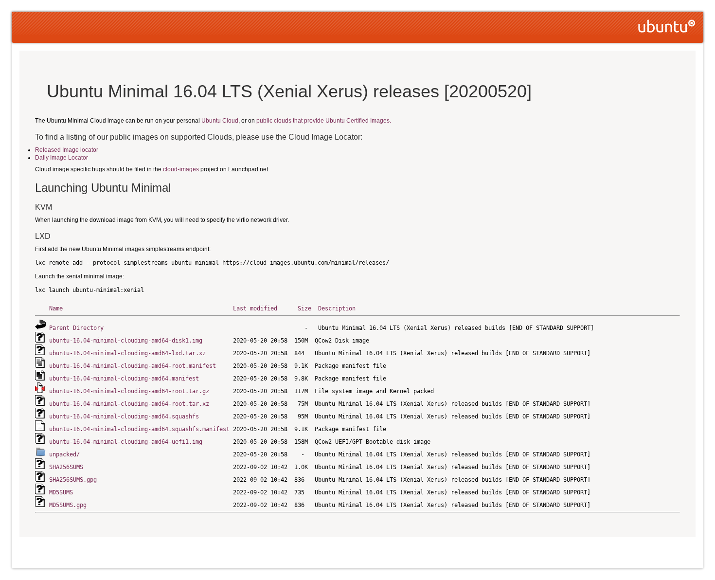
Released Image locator (66, 149)
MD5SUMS (61, 492)
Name (56, 308)
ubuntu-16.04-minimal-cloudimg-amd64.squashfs (124, 416)
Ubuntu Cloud (219, 120)
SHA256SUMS (66, 467)
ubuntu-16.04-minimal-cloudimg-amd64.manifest (124, 378)
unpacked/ (64, 454)
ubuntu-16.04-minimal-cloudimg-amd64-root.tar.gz (129, 391)
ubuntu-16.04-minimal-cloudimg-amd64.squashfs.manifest (139, 429)
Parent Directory (76, 328)
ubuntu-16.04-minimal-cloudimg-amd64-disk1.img (125, 340)
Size (304, 308)
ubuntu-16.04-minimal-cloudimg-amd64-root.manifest (132, 365)
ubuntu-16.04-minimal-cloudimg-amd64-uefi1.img (125, 441)
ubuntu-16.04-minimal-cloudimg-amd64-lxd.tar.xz (127, 353)
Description (337, 308)
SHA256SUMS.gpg (73, 479)
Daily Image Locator (61, 157)
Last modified (255, 308)
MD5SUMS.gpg (68, 505)
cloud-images (181, 169)
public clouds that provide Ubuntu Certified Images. (323, 120)
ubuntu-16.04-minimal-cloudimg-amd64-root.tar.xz (129, 403)
